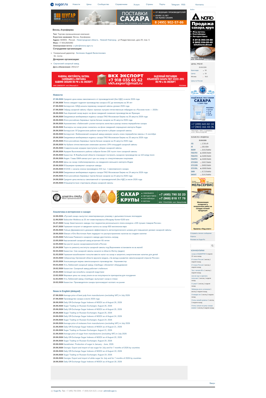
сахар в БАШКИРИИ (198, 254)
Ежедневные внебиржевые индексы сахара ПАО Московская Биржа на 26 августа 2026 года (106, 116)
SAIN (193, 171)
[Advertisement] (119, 373)
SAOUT (193, 174)
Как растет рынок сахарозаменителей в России (85, 244)
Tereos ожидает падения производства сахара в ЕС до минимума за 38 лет (98, 102)
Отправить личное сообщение (201, 233)
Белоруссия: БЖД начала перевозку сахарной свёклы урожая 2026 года (96, 106)
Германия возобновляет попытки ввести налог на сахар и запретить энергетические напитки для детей (111, 254)
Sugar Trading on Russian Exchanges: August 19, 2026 (88, 355)
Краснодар (195, 70)
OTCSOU (194, 162)
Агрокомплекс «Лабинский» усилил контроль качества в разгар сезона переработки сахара (105, 123)
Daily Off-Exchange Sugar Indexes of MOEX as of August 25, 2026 (93, 309)
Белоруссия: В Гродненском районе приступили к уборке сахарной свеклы (98, 130)
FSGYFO (194, 153)
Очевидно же (196, 294)
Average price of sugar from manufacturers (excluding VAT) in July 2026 (95, 334)
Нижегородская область (87, 40)
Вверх (212, 383)
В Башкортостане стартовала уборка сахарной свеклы (88, 183)
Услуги (137, 4)
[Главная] (59, 5)
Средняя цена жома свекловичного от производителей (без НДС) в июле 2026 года (102, 99)
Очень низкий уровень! (199, 300)
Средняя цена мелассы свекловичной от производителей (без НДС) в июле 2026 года (103, 179)
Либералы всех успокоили (200, 289)
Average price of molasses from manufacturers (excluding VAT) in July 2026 (96, 323)
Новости (76, 4)
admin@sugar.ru (110, 391)
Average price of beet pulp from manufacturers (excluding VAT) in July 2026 (96, 295)
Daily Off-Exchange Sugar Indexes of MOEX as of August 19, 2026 (93, 351)
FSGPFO (194, 159)
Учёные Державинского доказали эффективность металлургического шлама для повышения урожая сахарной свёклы (117, 230)
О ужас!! (194, 283)
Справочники (121, 4)
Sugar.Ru (57, 391)
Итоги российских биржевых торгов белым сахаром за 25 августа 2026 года (98, 141)
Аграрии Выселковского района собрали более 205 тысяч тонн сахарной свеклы (100, 151)
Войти (192, 9)
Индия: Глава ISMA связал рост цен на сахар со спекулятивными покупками (98, 158)
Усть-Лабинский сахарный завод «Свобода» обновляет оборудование (95, 265)
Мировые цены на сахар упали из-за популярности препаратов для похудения (100, 275)
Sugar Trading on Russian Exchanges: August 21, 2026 (88, 330)
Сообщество (103, 4)
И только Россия (197, 259)
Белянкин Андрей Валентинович (91, 53)
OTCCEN (194, 165)
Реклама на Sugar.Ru (197, 239)
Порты (162, 4)
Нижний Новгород (108, 40)
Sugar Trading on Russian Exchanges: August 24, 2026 (88, 320)
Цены (88, 4)
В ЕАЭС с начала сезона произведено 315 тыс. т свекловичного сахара (96, 169)
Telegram (175, 4)
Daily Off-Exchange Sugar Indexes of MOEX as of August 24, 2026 (93, 316)
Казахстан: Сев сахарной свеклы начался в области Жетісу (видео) (94, 251)
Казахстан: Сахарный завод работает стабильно (86, 268)
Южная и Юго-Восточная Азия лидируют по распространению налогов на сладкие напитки (105, 233)
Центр (193, 73)
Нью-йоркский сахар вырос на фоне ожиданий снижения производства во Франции (102, 113)
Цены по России (197, 81)
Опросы (193, 236)
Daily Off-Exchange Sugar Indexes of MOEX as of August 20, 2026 (93, 337)
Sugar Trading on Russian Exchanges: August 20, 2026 (88, 341)
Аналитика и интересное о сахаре (72, 212)
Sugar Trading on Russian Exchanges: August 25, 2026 (88, 313)
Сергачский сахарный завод (66, 63)
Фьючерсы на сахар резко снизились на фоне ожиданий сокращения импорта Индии (102, 127)
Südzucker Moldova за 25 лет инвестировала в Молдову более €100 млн (96, 219)
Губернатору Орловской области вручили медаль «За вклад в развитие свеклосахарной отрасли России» (111, 258)
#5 (192, 146)
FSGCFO (194, 156)
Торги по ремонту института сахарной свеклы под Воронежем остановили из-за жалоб (103, 247)
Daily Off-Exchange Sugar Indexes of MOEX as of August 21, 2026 (93, 327)
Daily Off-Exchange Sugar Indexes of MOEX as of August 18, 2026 (93, 361)
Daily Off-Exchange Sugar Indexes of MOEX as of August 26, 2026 (93, 302)
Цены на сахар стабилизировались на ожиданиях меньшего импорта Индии (98, 162)
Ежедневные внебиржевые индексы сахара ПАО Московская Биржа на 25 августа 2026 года (106, 137)
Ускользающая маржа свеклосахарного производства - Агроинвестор (95, 261)
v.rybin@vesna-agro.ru (83, 46)
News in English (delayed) (66, 291)
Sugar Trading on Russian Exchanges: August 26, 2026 (88, 306)
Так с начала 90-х (197, 270)
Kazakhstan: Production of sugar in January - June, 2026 (88, 344)
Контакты (199, 4)
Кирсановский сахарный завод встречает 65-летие (87, 240)
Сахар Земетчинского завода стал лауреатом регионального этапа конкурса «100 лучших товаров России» (112, 223)
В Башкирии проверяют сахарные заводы (83, 165)
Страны (149, 4)
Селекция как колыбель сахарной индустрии (84, 272)
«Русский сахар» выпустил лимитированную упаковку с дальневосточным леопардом (103, 216)
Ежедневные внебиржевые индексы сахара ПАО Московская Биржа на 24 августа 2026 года (106, 172)
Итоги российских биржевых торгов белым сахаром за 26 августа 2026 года (98, 120)
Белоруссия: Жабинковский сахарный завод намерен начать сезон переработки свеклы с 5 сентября (110, 134)
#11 (192, 143)
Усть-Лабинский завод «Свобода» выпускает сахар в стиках (90, 279)
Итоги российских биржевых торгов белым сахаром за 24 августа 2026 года (98, 176)
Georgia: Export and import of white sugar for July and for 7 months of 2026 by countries (102, 358)
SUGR (193, 149)
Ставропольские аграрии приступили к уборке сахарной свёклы (93, 148)
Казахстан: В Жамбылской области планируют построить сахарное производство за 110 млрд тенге (109, 155)
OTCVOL (194, 168)
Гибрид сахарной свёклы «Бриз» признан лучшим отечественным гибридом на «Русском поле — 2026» (111, 110)
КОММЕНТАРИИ (197, 251)
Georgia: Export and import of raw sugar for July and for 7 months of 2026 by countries (102, 348)
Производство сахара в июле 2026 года (82, 299)
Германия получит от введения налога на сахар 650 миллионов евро (95, 226)
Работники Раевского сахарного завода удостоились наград (91, 237)
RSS (183, 4)
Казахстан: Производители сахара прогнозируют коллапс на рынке (94, 282)
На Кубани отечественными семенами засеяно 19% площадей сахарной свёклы (100, 144)
